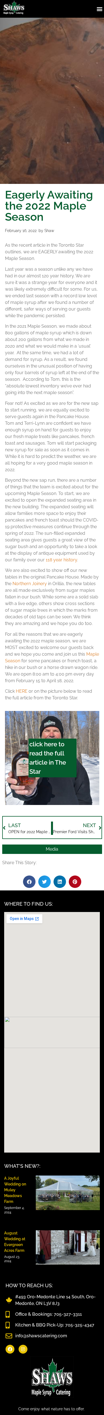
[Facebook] (10, 1349)
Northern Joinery (29, 583)
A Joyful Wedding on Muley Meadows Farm (15, 1190)
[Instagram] (23, 1349)
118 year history (61, 559)
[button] (99, 8)
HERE (21, 691)
